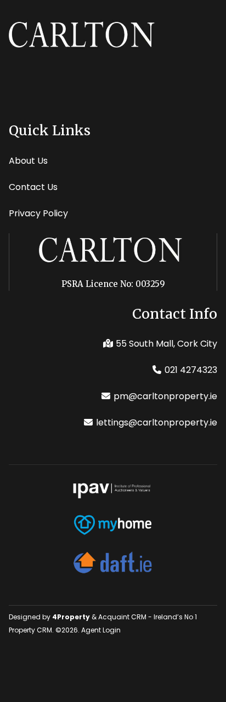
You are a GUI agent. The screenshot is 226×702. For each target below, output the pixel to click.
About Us (28, 160)
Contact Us (33, 187)
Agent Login (101, 630)
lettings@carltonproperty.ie (156, 422)
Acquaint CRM (122, 617)
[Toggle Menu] (217, 27)
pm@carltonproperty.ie (165, 396)
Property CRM (30, 630)
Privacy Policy (38, 213)
